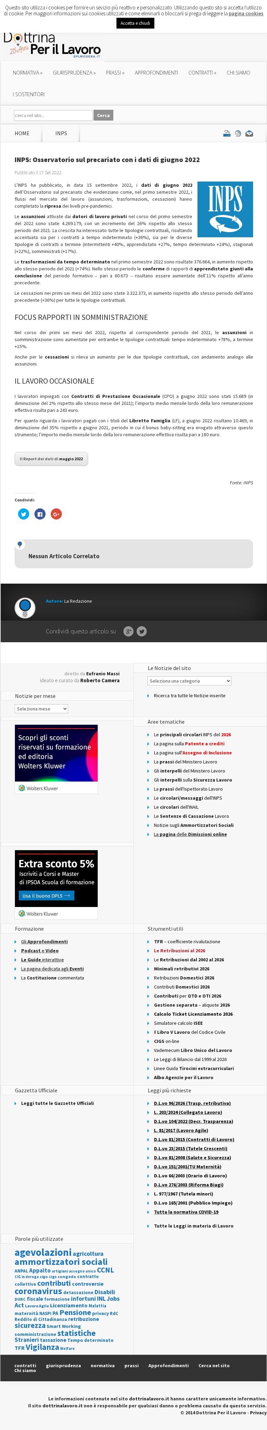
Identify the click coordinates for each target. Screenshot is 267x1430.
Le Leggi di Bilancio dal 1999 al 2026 (190, 1059)
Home (22, 133)
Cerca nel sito (214, 1365)
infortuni (83, 1298)
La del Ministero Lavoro (185, 762)
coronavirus (38, 1291)
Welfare (67, 1348)
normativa (27, 72)
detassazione (78, 1293)
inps (61, 133)
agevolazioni (43, 1252)
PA (55, 1313)
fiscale (35, 1299)
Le (189, 959)
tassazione (53, 1340)
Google (128, 631)
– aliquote (192, 1005)
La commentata (52, 978)
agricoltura (88, 1254)
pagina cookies (246, 13)
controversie (88, 1284)
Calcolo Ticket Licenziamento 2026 (193, 1014)
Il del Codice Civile (190, 1032)
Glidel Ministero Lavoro (189, 771)
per (187, 996)
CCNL (105, 1270)
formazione (57, 1299)
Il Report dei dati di (51, 458)
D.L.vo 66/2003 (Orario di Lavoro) (190, 1176)
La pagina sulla (189, 743)
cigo (44, 1276)
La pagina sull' (193, 752)
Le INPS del (192, 734)
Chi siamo (238, 72)
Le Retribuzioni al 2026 (179, 950)
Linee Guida (194, 1068)
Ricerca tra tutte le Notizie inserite (190, 695)
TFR (20, 1347)
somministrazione (35, 1334)
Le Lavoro (191, 816)
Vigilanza (42, 1347)
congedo (67, 1276)
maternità (26, 1313)
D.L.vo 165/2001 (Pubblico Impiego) (193, 1203)
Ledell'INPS (188, 798)
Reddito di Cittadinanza (41, 1319)
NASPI (45, 1313)
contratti (202, 72)
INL (101, 1298)
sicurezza (30, 1325)
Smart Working (64, 1326)
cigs (53, 1276)
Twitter (141, 631)
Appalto (40, 1270)
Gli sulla (193, 780)
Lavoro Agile (37, 1305)
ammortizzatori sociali (61, 1261)
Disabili (105, 1292)
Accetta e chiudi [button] (135, 23)
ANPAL (21, 1271)
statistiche (76, 1333)
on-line (166, 1041)
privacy (100, 1313)
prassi (115, 72)
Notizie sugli (194, 825)
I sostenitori (28, 94)
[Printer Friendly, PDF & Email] (238, 133)
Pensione (75, 1312)
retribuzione (83, 1319)
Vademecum (193, 1050)
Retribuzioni (184, 978)
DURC (20, 1299)
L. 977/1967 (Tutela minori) (183, 1194)
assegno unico (82, 1271)
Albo (183, 1077)
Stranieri (27, 1340)
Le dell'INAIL (176, 807)
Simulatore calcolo (178, 1023)
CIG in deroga (27, 1277)
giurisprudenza (74, 72)
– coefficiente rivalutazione (187, 941)
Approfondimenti (168, 1365)
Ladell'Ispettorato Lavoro (188, 789)
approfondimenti (156, 72)
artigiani (60, 1271)
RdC (114, 1313)
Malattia (97, 1305)
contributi (54, 1283)
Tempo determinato (90, 1340)
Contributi (182, 987)
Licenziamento (69, 1305)
